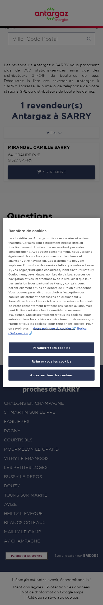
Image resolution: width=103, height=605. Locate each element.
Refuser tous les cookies (52, 361)
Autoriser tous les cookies (51, 375)
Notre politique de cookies (52, 328)
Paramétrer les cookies (52, 347)
